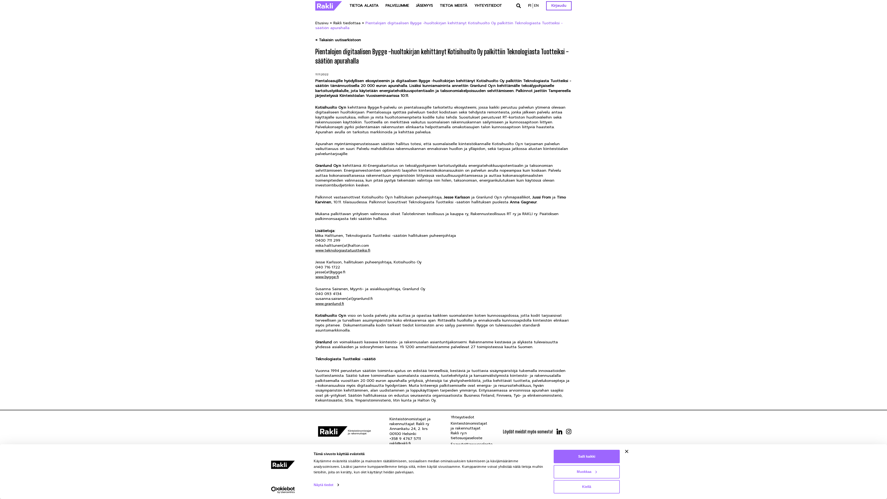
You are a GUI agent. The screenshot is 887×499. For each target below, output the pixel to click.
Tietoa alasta (364, 5)
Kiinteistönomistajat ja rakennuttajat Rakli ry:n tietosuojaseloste (469, 431)
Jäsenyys (424, 5)
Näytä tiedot (323, 485)
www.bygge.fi (327, 277)
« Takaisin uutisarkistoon (338, 40)
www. (320, 304)
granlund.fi (334, 304)
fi (529, 5)
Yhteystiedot (488, 5)
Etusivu (321, 23)
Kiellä (586, 487)
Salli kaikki (586, 456)
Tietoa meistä (454, 5)
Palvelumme (397, 5)
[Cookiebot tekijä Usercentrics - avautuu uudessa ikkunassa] (283, 490)
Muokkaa (584, 472)
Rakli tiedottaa (347, 23)
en (536, 5)
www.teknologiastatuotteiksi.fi (342, 250)
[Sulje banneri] (626, 451)
